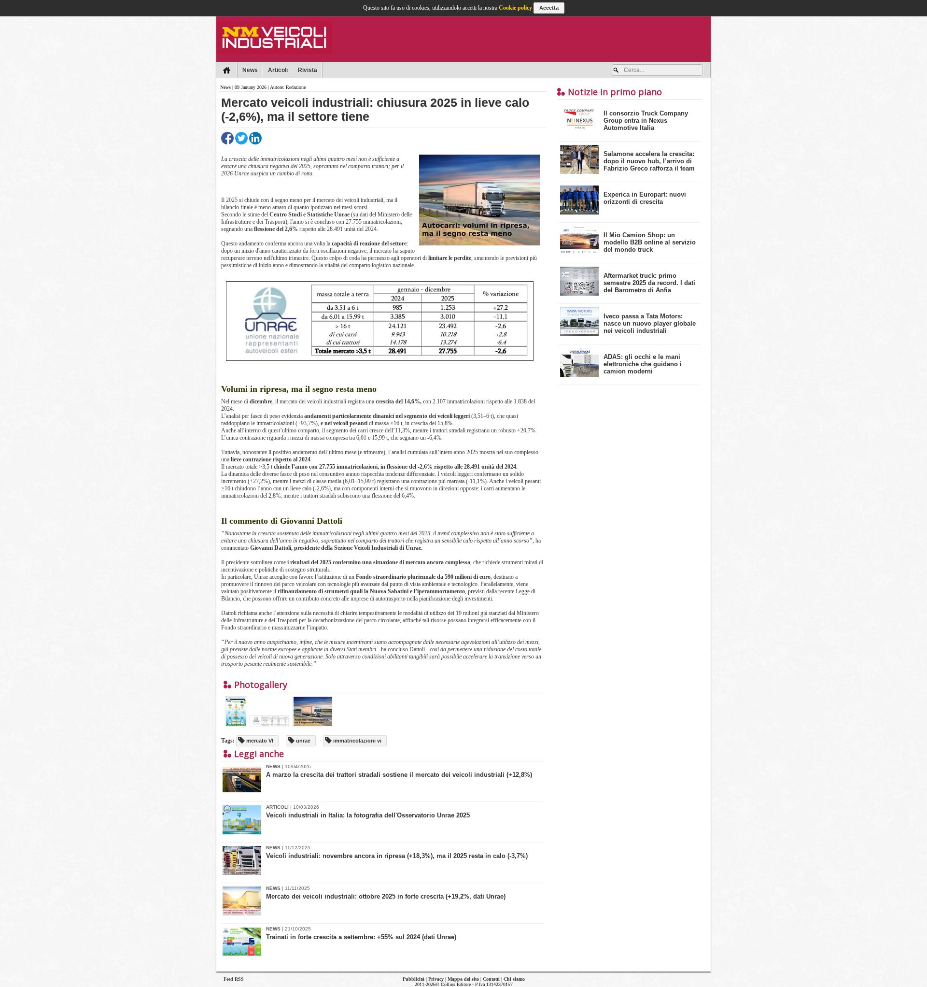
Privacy (436, 979)
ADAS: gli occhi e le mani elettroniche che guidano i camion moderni (643, 364)
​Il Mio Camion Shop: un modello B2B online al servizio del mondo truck (650, 242)
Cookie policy (515, 7)
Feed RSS (234, 979)
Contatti (491, 979)
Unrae (342, 214)
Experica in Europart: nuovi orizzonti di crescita (645, 198)
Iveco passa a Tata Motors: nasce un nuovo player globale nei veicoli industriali (650, 323)
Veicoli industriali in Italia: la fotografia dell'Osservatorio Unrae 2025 (368, 815)
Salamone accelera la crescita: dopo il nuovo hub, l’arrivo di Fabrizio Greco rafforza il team (649, 161)
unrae (302, 741)
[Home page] (226, 70)
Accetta (549, 8)
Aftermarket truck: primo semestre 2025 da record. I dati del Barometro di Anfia (649, 283)
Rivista (307, 70)
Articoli (278, 70)
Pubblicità (413, 979)
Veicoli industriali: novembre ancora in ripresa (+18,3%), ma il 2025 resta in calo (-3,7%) (397, 855)
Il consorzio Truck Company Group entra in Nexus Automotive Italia (646, 120)
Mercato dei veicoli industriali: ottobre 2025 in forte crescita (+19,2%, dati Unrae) (386, 896)
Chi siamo (514, 979)
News (250, 70)
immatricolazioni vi (356, 741)
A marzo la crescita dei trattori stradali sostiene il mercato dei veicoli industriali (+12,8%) (399, 774)
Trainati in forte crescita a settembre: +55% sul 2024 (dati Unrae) (361, 937)
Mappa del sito (463, 979)
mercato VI (259, 741)
